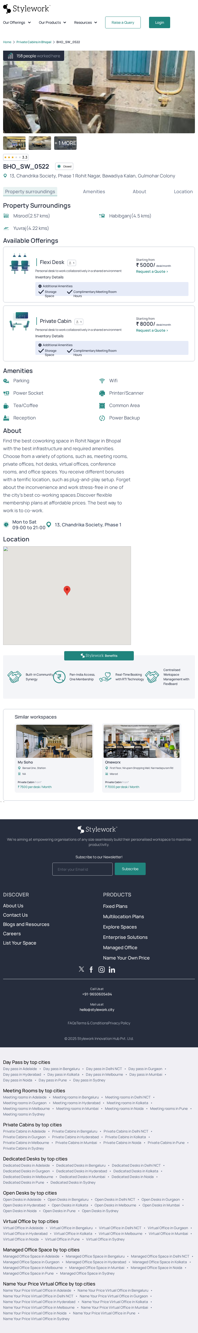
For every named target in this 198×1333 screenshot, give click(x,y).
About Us (13, 905)
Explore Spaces (120, 927)
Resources (83, 22)
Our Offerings (14, 22)
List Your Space (19, 943)
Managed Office (120, 947)
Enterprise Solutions (125, 937)
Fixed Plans (115, 906)
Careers (12, 933)
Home (7, 42)
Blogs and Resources (26, 924)
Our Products (50, 22)
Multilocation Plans (123, 916)
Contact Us (15, 915)
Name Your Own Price (126, 958)
